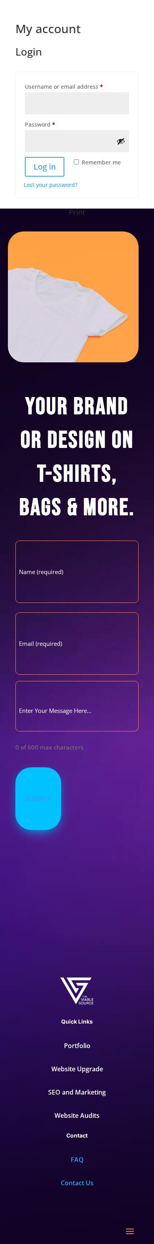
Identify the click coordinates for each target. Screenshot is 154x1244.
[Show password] (120, 141)
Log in (45, 166)
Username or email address (76, 86)
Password (52, 124)
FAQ (77, 1159)
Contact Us (77, 1183)
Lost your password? (50, 184)
